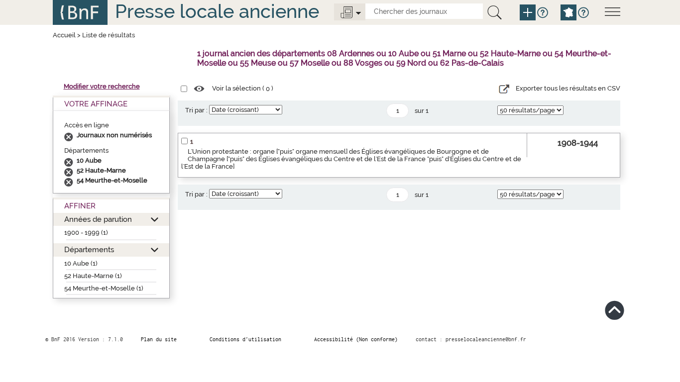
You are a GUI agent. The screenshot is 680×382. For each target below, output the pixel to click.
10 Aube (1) (81, 263)
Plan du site (159, 339)
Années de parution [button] (98, 219)
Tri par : (196, 110)
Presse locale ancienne (217, 11)
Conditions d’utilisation (245, 339)
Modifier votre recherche (102, 86)
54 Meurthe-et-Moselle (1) (103, 288)
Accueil (64, 35)
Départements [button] (89, 249)
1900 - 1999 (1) (86, 232)
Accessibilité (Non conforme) (356, 339)
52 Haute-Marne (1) (93, 276)
